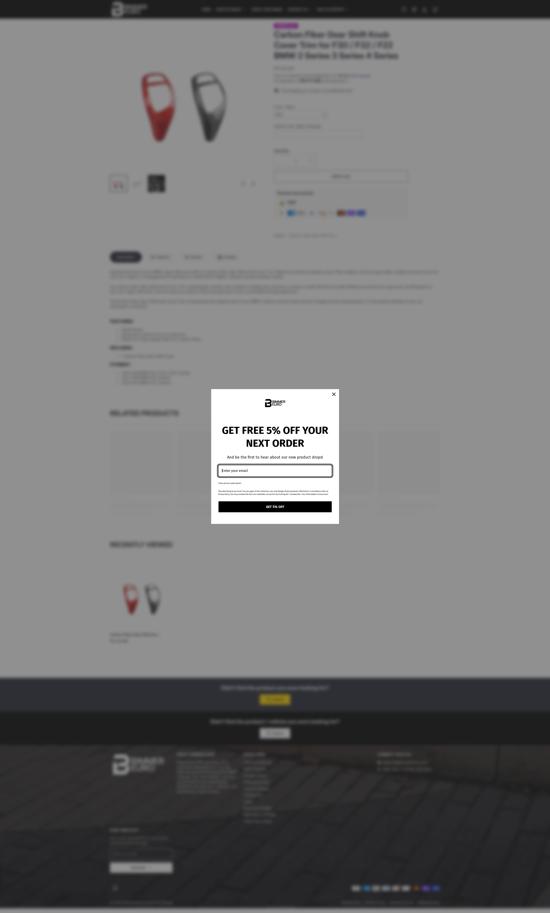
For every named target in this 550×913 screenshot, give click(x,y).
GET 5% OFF (275, 507)
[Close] (334, 394)
